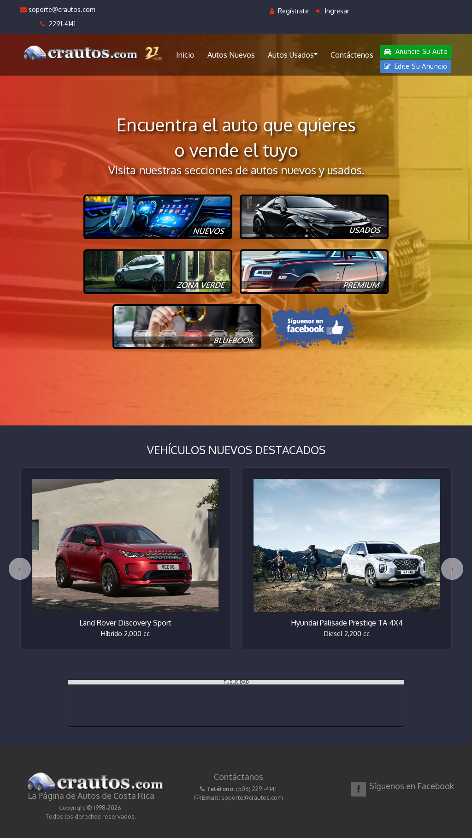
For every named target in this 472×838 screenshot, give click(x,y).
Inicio (185, 54)
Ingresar (336, 11)
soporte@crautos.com (61, 9)
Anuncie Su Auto (420, 51)
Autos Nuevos (231, 54)
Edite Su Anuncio (419, 66)
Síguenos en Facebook (411, 786)
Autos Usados (291, 54)
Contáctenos (351, 54)
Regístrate (292, 11)
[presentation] (20, 569)
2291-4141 (60, 24)
